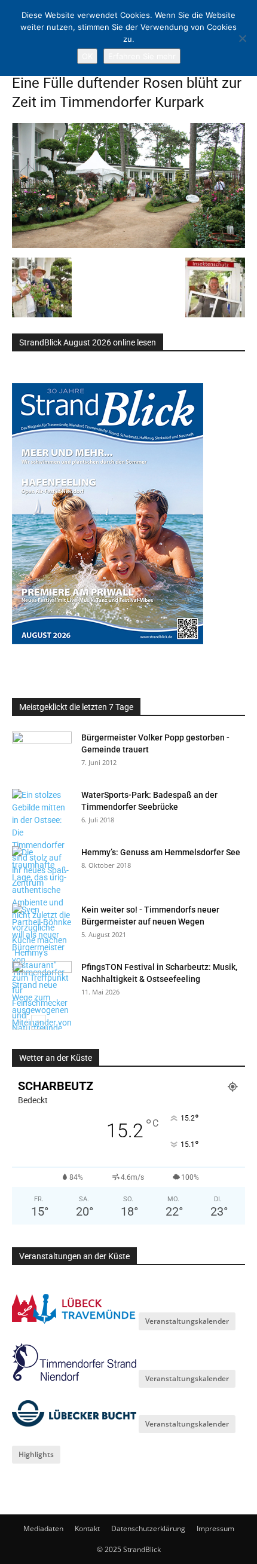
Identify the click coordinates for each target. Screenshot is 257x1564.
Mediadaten (43, 1528)
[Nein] (242, 38)
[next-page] (38, 1022)
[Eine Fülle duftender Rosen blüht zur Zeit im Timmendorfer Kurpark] (128, 245)
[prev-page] (19, 1022)
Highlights (36, 1454)
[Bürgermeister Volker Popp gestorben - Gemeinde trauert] (42, 752)
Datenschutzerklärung (148, 1528)
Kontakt (87, 1528)
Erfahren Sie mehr (142, 56)
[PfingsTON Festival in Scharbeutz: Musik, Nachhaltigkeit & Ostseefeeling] (42, 982)
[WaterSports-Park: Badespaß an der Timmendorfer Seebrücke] (42, 839)
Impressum (215, 1528)
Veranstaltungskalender (187, 1321)
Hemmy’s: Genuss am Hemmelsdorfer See (160, 852)
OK (87, 56)
